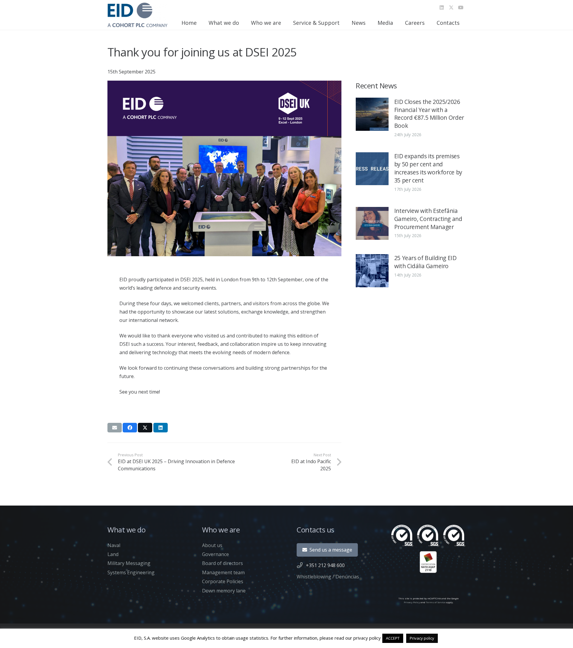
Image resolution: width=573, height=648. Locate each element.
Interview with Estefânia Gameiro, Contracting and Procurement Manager (428, 219)
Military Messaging (128, 563)
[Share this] (130, 427)
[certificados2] (428, 549)
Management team (223, 572)
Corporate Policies (222, 581)
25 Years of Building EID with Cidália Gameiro (425, 262)
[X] (451, 7)
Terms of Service (436, 602)
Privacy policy (422, 638)
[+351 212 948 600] (301, 565)
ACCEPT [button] (393, 638)
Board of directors (222, 563)
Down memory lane (224, 590)
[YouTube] (461, 7)
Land (112, 554)
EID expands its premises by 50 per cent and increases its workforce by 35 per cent (428, 168)
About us (212, 545)
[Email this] (114, 427)
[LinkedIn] (441, 7)
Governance (215, 554)
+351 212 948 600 (325, 565)
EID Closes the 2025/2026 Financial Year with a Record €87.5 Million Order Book (429, 113)
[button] (242, 22)
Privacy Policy (412, 602)
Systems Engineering (131, 572)
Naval (113, 545)
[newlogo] (137, 15)
